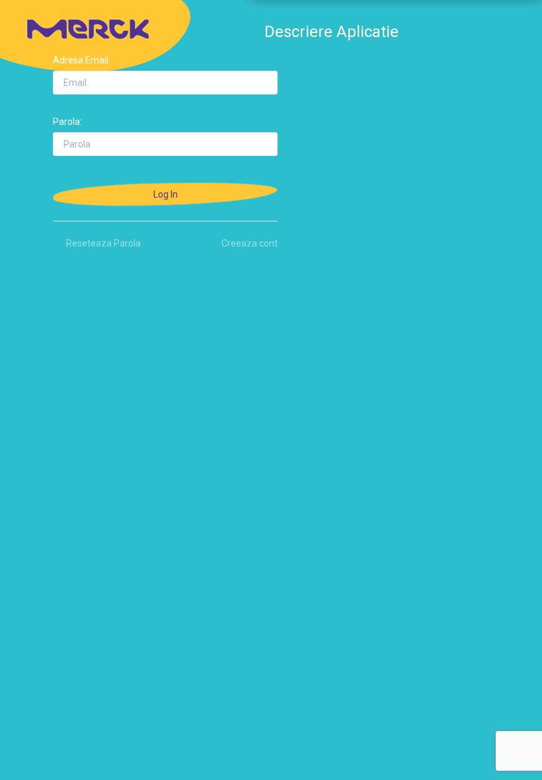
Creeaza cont (249, 243)
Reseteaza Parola (103, 243)
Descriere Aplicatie (331, 31)
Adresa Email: (81, 60)
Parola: (67, 121)
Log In (165, 194)
